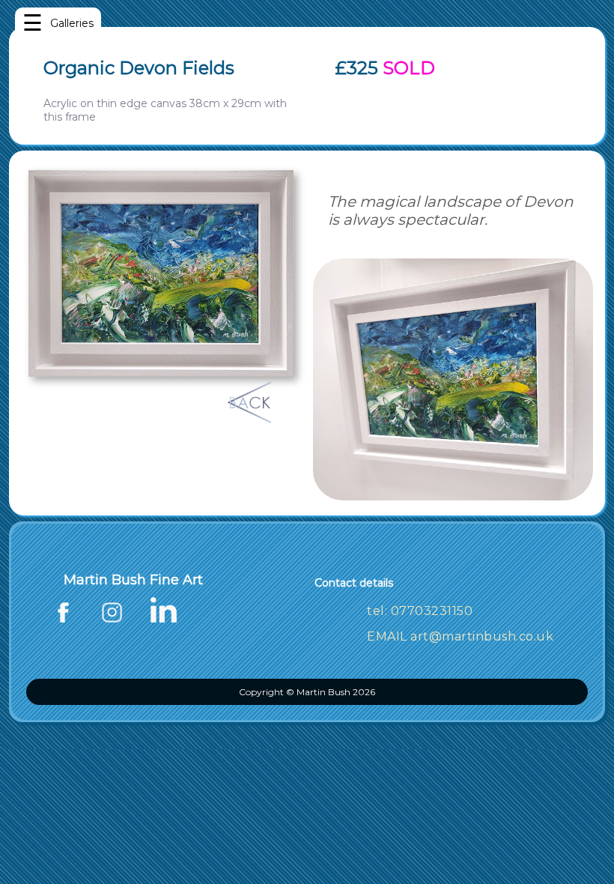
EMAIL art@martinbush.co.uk (460, 636)
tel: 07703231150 (419, 611)
